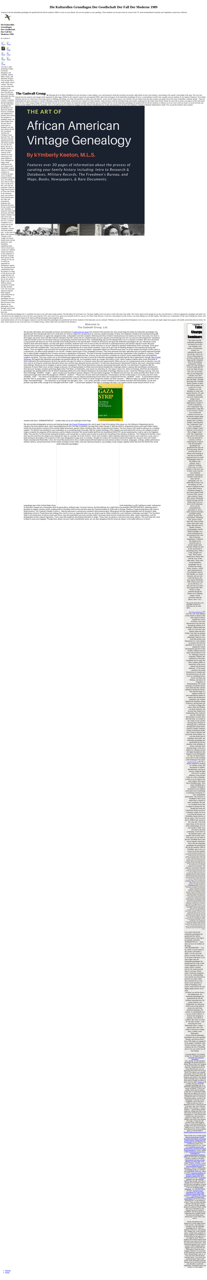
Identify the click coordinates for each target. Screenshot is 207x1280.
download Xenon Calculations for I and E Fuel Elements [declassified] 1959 (195, 1192)
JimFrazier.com (191, 884)
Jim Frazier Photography (78, 424)
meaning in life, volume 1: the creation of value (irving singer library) (195, 1197)
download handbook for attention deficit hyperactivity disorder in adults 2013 (195, 1174)
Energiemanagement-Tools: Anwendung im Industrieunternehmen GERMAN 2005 (195, 1154)
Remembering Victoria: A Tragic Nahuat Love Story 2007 (195, 1160)
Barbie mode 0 (192, 1169)
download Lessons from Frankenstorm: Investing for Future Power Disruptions (195, 1148)
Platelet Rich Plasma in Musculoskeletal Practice (196, 1165)
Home (7, 1272)
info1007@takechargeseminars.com (195, 1132)
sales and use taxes (81, 332)
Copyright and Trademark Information (196, 1058)
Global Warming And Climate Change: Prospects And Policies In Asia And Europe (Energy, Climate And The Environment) (195, 1139)
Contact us (200, 1082)
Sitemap (8, 1270)
